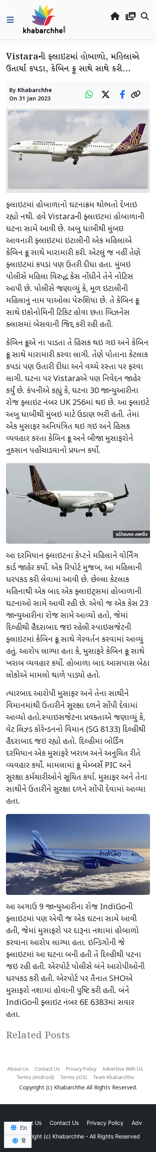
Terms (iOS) (73, 1078)
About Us (18, 1069)
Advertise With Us (122, 1069)
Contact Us (47, 1069)
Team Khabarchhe (113, 1078)
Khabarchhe (35, 90)
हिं (23, 1141)
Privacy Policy (81, 1069)
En (22, 1128)
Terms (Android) (35, 1078)
